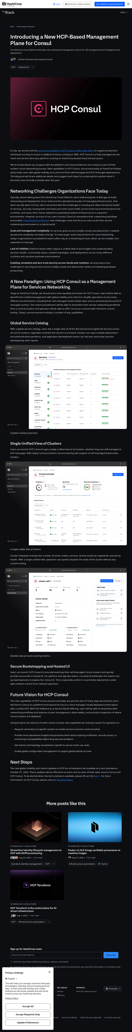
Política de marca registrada (90, 1017)
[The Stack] (8, 12)
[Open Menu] (128, 4)
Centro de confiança (69, 1017)
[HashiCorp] (12, 4)
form (96, 775)
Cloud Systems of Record (36, 220)
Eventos (60, 991)
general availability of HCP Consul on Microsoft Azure (66, 150)
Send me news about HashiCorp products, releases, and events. (41, 961)
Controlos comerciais (112, 1017)
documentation (64, 779)
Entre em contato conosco (86, 991)
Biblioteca (61, 995)
